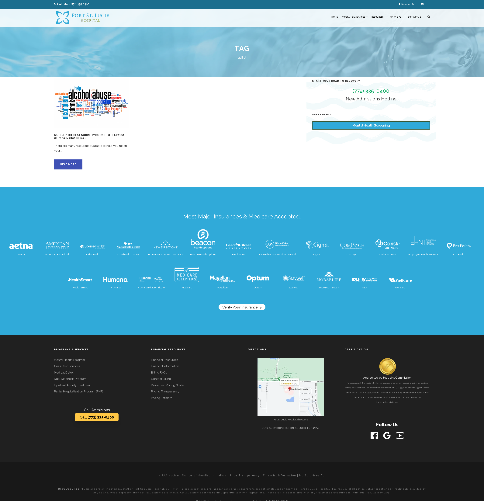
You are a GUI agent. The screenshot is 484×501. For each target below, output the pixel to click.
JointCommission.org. (389, 402)
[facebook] (429, 4)
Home (334, 17)
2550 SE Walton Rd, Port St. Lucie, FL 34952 (290, 428)
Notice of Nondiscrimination (204, 475)
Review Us (407, 4)
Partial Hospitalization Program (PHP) (78, 391)
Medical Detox (64, 372)
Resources (378, 17)
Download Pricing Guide (167, 385)
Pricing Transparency (165, 391)
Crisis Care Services (67, 366)
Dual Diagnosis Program (70, 379)
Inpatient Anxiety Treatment (72, 385)
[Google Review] (387, 435)
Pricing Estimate (161, 398)
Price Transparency (245, 475)
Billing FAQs (159, 372)
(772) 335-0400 (80, 4)
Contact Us (414, 17)
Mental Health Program (69, 360)
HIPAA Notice (168, 475)
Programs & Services (353, 17)
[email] (422, 4)
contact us (386, 392)
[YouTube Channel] (400, 435)
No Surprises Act (312, 475)
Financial (395, 17)
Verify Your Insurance (242, 307)
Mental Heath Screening (371, 125)
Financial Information (165, 366)
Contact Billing (161, 379)
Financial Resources (164, 360)
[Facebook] (375, 435)
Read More (68, 164)
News (119, 122)
